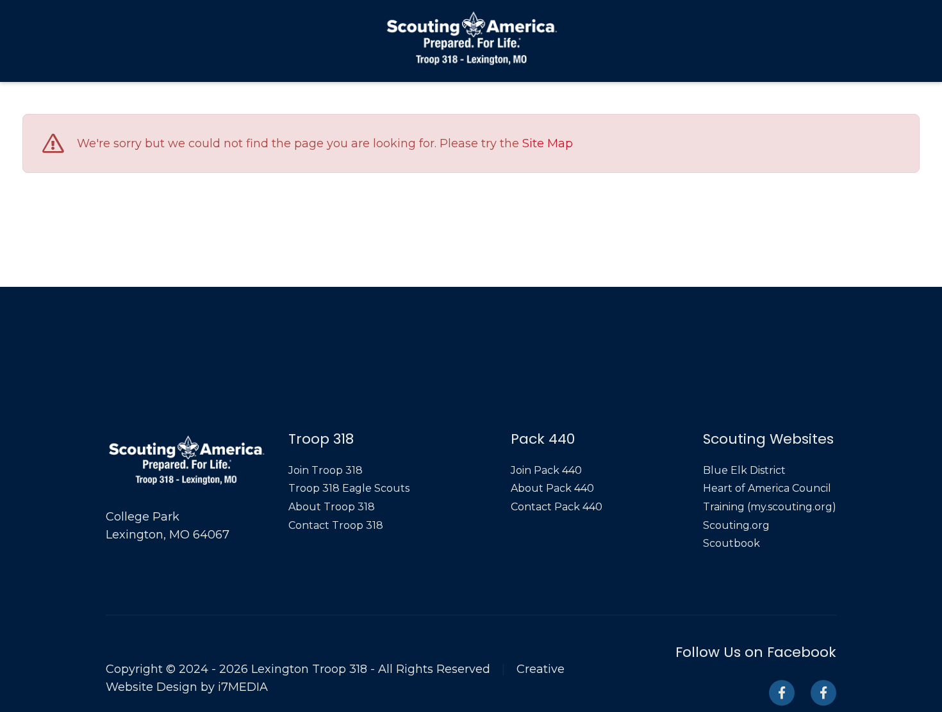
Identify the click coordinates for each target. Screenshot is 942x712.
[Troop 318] (782, 693)
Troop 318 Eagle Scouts (348, 488)
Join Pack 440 (546, 470)
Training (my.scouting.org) (769, 507)
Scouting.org (736, 525)
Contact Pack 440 (556, 507)
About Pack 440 (552, 488)
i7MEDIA (243, 687)
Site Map (547, 144)
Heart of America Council (767, 488)
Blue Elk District (744, 470)
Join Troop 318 (325, 470)
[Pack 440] (823, 693)
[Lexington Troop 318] (471, 37)
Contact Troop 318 (335, 525)
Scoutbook (731, 543)
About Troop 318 (331, 507)
